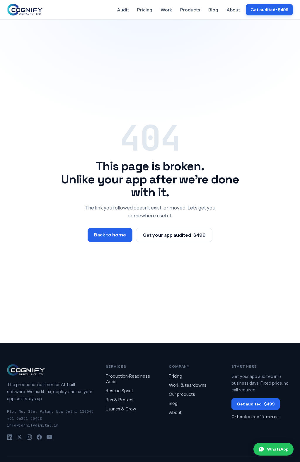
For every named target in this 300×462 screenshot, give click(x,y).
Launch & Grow (121, 409)
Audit (123, 10)
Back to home (110, 235)
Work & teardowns (188, 385)
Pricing (144, 10)
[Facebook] (39, 437)
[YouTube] (49, 437)
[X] (19, 437)
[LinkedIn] (9, 437)
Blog (213, 10)
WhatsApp (278, 449)
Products (190, 10)
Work (166, 10)
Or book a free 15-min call (255, 416)
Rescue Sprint (119, 390)
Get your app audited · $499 (174, 235)
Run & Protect (120, 400)
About (233, 10)
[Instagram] (29, 437)
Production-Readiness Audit (128, 378)
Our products (182, 394)
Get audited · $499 (269, 9)
